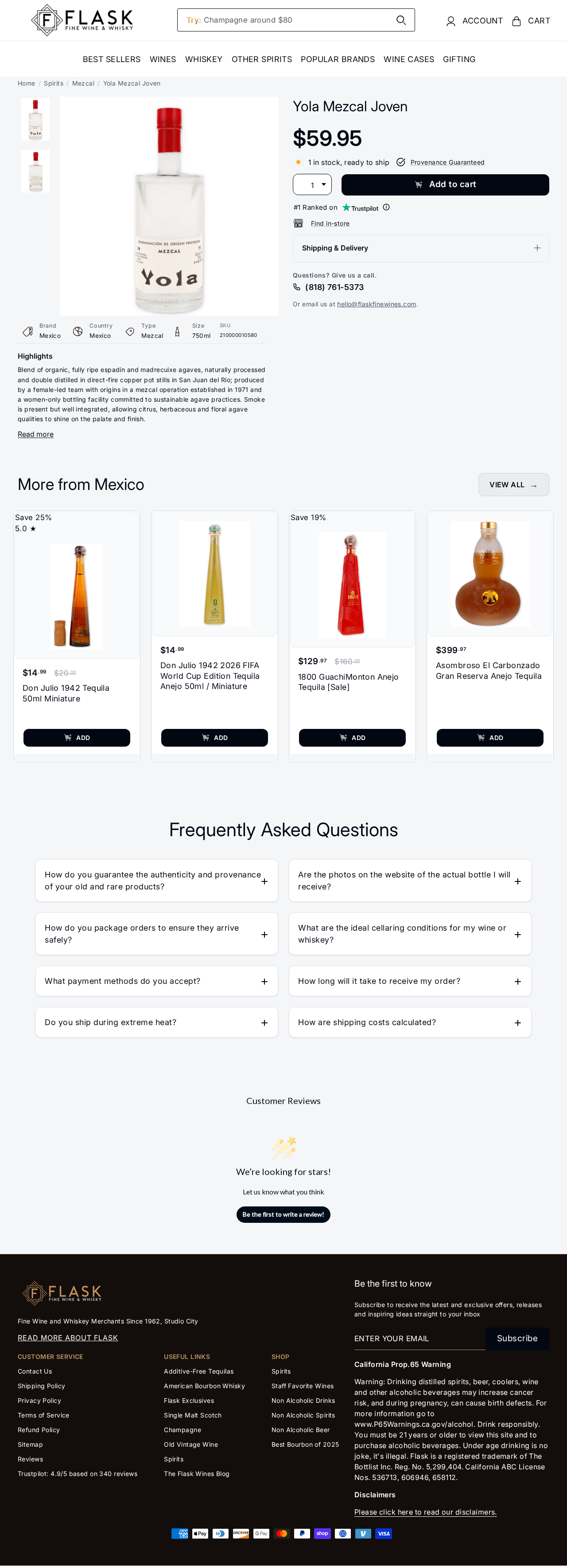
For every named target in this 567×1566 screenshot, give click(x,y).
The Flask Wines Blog (197, 1473)
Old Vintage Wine (191, 1444)
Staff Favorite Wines (303, 1386)
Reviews (30, 1459)
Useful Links (187, 1356)
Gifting (459, 59)
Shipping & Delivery (335, 247)
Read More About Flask (68, 1337)
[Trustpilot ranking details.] (386, 207)
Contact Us (35, 1371)
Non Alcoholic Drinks (303, 1400)
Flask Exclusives (189, 1400)
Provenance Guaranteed (448, 161)
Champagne (182, 1429)
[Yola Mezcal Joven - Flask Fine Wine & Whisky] (35, 119)
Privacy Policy (39, 1400)
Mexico (50, 335)
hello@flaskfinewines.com (376, 303)
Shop (281, 1356)
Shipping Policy (41, 1386)
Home (26, 83)
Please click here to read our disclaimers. (425, 1511)
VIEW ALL (506, 484)
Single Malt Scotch (194, 1415)
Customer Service (50, 1356)
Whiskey (204, 59)
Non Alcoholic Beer (301, 1429)
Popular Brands (338, 59)
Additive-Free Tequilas (198, 1371)
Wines (163, 59)
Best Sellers (112, 59)
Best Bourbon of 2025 (305, 1444)
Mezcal (83, 83)
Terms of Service (44, 1415)
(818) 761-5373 (334, 286)
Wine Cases (409, 59)
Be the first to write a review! (283, 1214)
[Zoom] (169, 102)
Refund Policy (39, 1429)
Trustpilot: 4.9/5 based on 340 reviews (77, 1473)
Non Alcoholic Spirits (303, 1415)
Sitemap (30, 1444)
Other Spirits (262, 59)
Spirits (53, 83)
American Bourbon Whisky (204, 1386)
